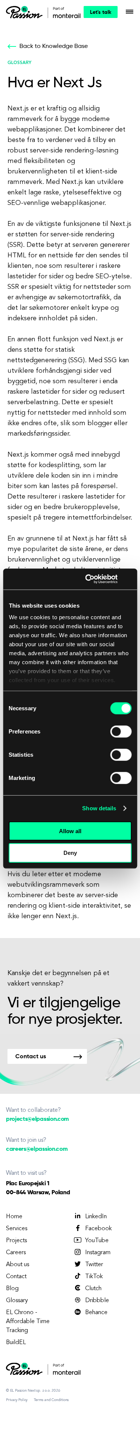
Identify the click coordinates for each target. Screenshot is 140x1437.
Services (16, 1229)
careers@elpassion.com (37, 1149)
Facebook (98, 1229)
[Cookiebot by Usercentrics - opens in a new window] (88, 579)
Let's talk (100, 12)
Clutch (93, 1289)
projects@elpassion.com (37, 1119)
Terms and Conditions (51, 1400)
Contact (16, 1277)
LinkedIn (96, 1217)
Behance (96, 1313)
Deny (70, 853)
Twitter (94, 1265)
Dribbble (97, 1301)
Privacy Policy (17, 1400)
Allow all (70, 831)
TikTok (94, 1277)
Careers (16, 1253)
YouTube (97, 1241)
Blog (12, 1289)
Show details (99, 808)
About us (17, 1265)
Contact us (30, 1057)
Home (14, 1217)
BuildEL (16, 1343)
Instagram (98, 1253)
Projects (16, 1241)
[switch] (120, 731)
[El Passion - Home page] (26, 12)
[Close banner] (128, 579)
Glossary (17, 1301)
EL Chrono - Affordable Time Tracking (28, 1322)
